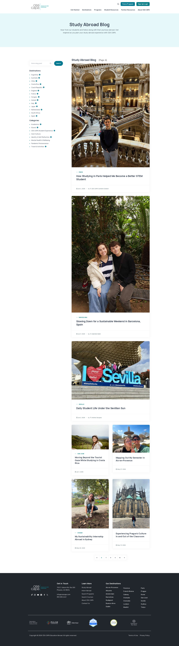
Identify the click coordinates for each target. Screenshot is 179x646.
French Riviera (128, 591)
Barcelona (109, 597)
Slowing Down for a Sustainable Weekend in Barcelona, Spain (108, 323)
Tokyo (143, 607)
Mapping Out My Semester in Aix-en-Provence (130, 459)
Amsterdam (110, 594)
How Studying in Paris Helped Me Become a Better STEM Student (109, 177)
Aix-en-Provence (112, 587)
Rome (143, 594)
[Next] (124, 557)
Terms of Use (133, 635)
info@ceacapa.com (63, 594)
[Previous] (97, 557)
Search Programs (88, 594)
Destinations (86, 10)
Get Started (75, 10)
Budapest (109, 600)
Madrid (125, 607)
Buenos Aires (110, 603)
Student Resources (111, 10)
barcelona (83, 317)
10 (119, 557)
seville (81, 404)
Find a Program (127, 4)
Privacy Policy (145, 635)
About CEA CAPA (144, 10)
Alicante (109, 591)
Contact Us (86, 603)
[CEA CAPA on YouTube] (38, 595)
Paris (143, 588)
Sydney (143, 604)
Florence (126, 588)
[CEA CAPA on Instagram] (35, 595)
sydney (80, 533)
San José (144, 598)
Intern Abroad (86, 591)
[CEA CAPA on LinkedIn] (41, 595)
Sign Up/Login (143, 4)
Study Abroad (86, 587)
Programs (97, 10)
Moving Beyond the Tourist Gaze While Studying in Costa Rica (90, 460)
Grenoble (126, 601)
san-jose (80, 454)
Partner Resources (128, 10)
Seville (143, 601)
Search (58, 63)
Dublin (108, 606)
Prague (143, 591)
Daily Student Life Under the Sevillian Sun (100, 408)
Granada (126, 598)
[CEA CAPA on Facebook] (44, 595)
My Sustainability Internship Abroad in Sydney (89, 538)
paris (81, 172)
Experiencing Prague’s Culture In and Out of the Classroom (131, 535)
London (126, 604)
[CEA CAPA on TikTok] (31, 595)
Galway (126, 594)
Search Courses (87, 597)
